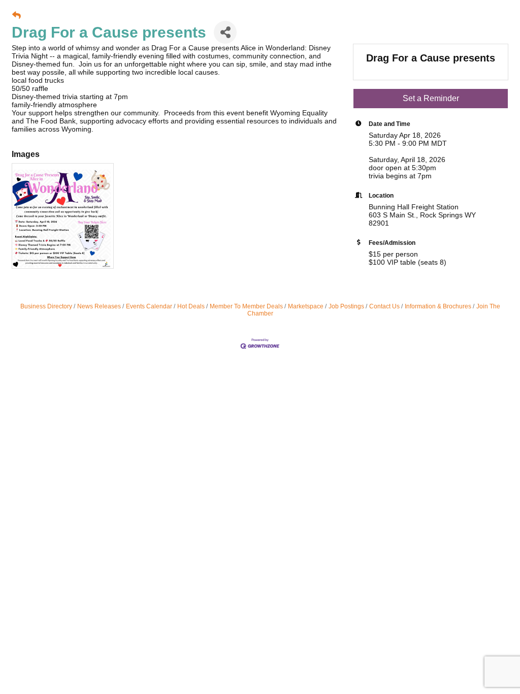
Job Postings (346, 306)
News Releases (99, 306)
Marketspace (305, 306)
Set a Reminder (431, 98)
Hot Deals (191, 306)
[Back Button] (16, 16)
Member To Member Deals (246, 306)
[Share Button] (225, 32)
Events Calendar (149, 306)
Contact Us (384, 306)
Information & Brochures (438, 306)
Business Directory (46, 306)
